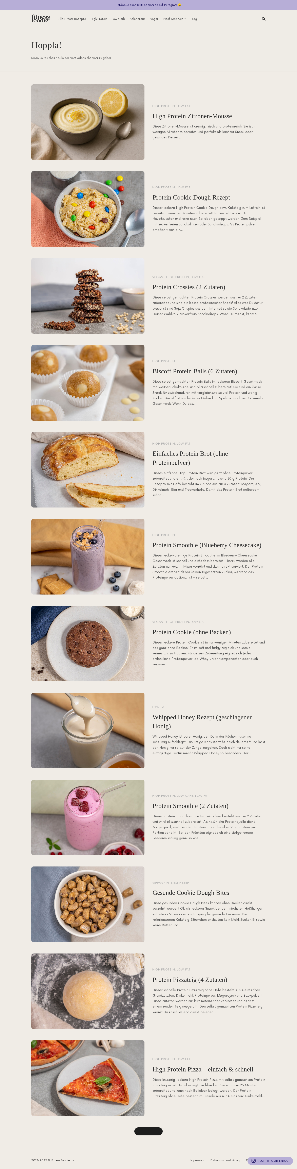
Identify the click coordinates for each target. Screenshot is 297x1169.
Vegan (157, 277)
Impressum (197, 1160)
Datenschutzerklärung (225, 1160)
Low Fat (184, 106)
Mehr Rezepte (148, 1131)
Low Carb (199, 277)
